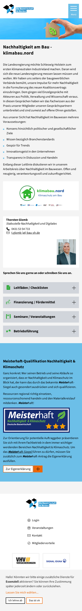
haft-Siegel (20, 452)
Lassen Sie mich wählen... (22, 592)
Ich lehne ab (15, 600)
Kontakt (37, 535)
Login (35, 520)
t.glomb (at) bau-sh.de (25, 233)
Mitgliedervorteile (43, 543)
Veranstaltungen (42, 528)
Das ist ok (34, 600)
